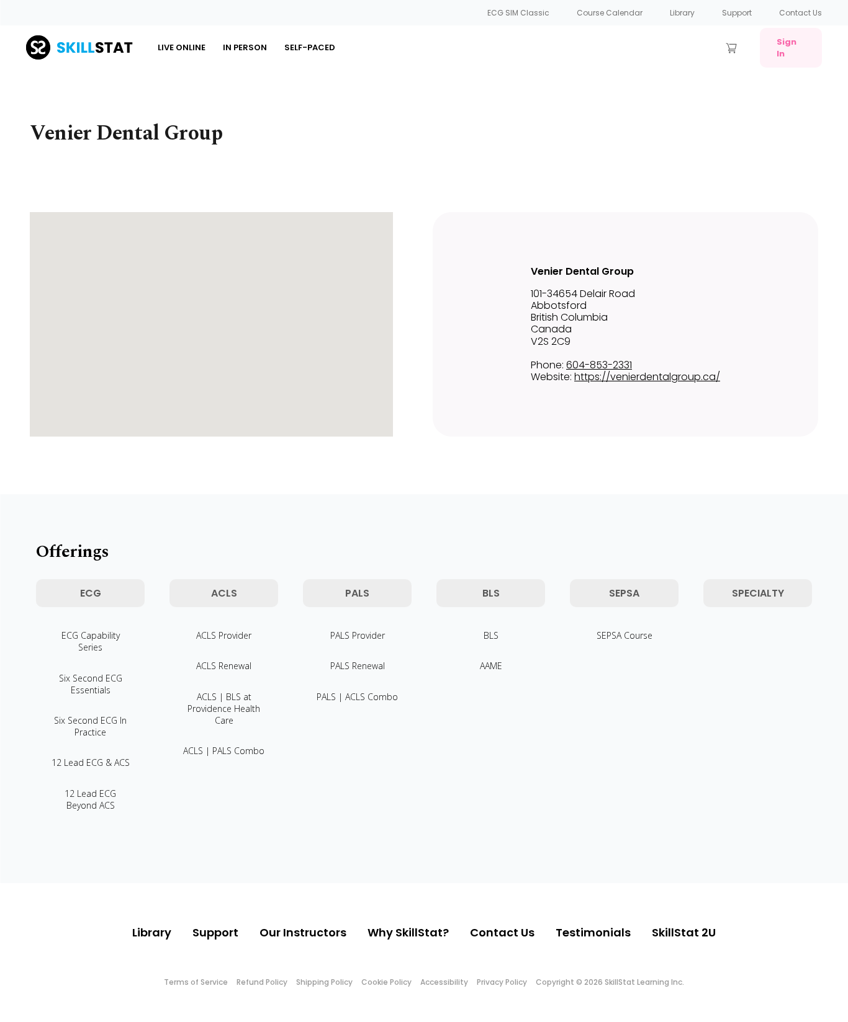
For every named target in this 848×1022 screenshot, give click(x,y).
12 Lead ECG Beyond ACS (90, 799)
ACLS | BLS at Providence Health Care (223, 708)
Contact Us (800, 12)
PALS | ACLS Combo (357, 697)
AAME (491, 666)
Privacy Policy (502, 982)
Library (682, 12)
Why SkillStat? (408, 932)
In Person (245, 47)
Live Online (181, 47)
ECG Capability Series (90, 641)
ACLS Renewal (223, 666)
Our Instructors (302, 932)
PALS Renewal (357, 666)
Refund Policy (262, 982)
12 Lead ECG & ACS (91, 762)
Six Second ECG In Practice (90, 726)
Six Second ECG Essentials (90, 684)
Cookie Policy (386, 982)
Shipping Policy (324, 982)
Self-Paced (309, 47)
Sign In (786, 48)
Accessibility (444, 982)
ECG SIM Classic (518, 12)
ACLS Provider (223, 635)
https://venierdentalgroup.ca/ (647, 377)
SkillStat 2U (684, 932)
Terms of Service (196, 982)
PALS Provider (357, 635)
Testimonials (593, 932)
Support (737, 12)
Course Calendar (610, 12)
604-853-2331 (599, 365)
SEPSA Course (624, 635)
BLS (491, 635)
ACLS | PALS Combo (223, 751)
